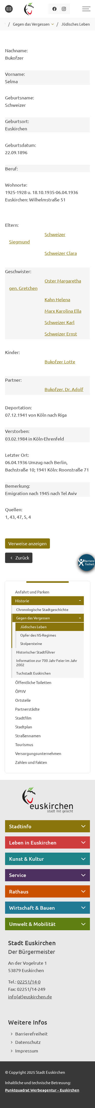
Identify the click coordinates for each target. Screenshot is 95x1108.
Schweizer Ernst (61, 333)
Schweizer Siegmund (37, 238)
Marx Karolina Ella (63, 310)
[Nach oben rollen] (84, 1097)
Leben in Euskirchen (32, 842)
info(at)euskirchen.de (30, 996)
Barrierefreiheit (31, 1033)
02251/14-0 (29, 981)
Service (17, 875)
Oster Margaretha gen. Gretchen (45, 284)
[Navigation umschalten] (85, 9)
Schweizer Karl (59, 322)
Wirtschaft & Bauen (32, 907)
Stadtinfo (20, 826)
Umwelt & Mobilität (32, 924)
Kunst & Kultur (26, 858)
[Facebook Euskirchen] (54, 9)
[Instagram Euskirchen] (63, 9)
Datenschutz (28, 1042)
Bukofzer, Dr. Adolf (64, 389)
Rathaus (18, 891)
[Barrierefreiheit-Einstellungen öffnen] (86, 562)
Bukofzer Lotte (60, 361)
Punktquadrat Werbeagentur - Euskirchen (42, 1090)
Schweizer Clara (61, 253)
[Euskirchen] (29, 9)
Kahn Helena (57, 299)
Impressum (26, 1050)
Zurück (22, 557)
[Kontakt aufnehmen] (9, 9)
